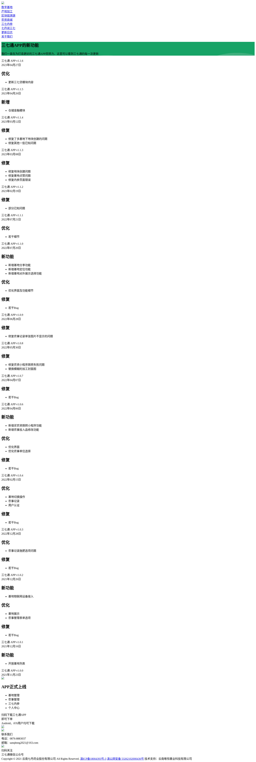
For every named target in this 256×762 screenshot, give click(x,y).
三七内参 (7, 23)
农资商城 (7, 19)
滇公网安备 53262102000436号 (125, 758)
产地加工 (7, 11)
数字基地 (7, 7)
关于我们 (7, 36)
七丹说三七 (8, 28)
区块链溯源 (8, 15)
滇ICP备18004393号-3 (93, 758)
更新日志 (7, 32)
